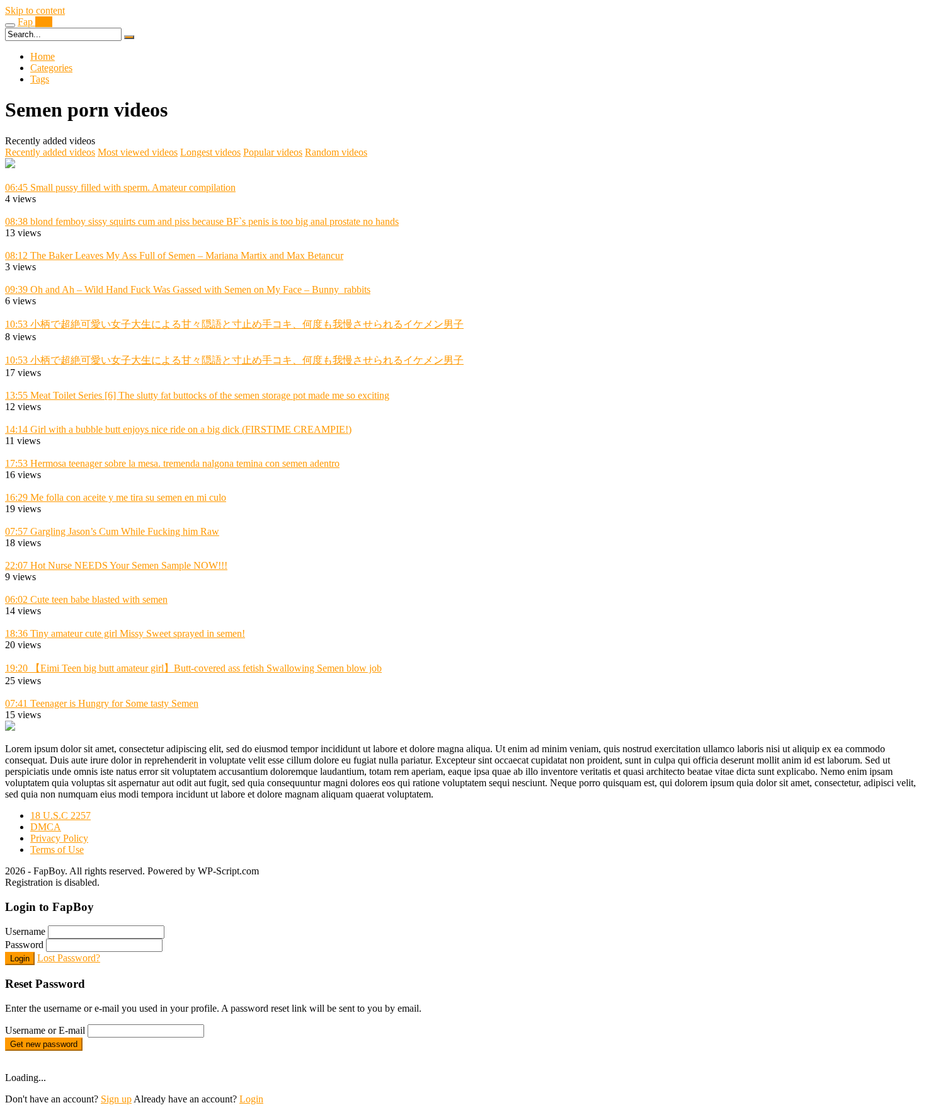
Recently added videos (50, 152)
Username (25, 931)
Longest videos (210, 152)
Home (42, 56)
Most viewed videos (138, 152)
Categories (51, 67)
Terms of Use (57, 849)
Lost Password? (68, 958)
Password (24, 944)
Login (20, 958)
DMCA (45, 826)
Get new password (43, 1044)
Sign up (116, 1099)
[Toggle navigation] (10, 25)
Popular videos (272, 152)
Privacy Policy (59, 838)
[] (129, 37)
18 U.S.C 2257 (60, 815)
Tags (39, 79)
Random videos (336, 152)
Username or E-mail (45, 1030)
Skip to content (35, 10)
